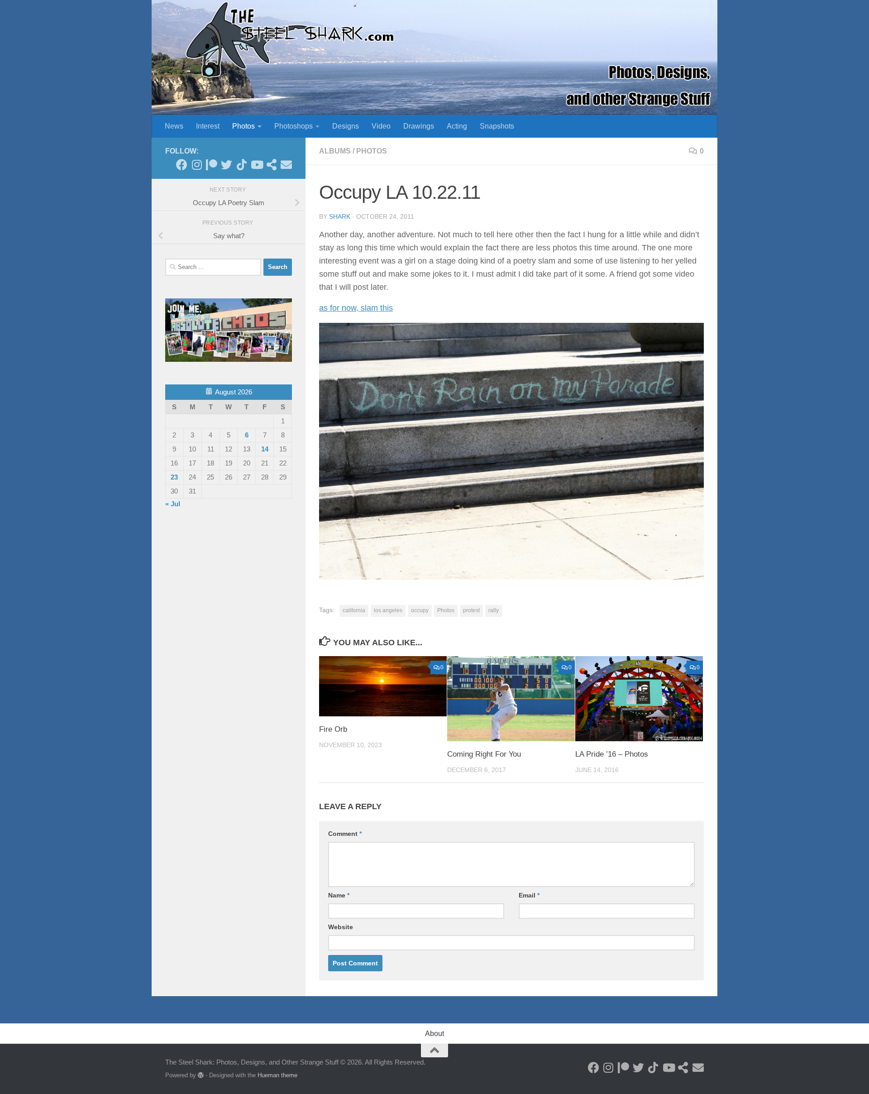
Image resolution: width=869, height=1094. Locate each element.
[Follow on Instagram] (196, 164)
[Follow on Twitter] (226, 164)
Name (338, 895)
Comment (345, 833)
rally (493, 610)
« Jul (172, 504)
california (354, 610)
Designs (345, 126)
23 (174, 477)
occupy (420, 610)
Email (529, 895)
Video (381, 126)
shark (339, 216)
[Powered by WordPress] (201, 1075)
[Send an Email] (286, 164)
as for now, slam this (356, 307)
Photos (243, 126)
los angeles (388, 610)
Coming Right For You (484, 754)
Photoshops (293, 126)
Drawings (418, 126)
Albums (335, 151)
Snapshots (497, 126)
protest (471, 610)
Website (340, 927)
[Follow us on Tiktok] (241, 164)
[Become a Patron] (211, 164)
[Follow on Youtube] (256, 164)
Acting (457, 126)
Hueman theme (277, 1075)
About (434, 1033)
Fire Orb (333, 729)
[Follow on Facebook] (181, 164)
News (174, 126)
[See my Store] (271, 164)
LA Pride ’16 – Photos (611, 754)
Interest (208, 126)
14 (264, 449)
